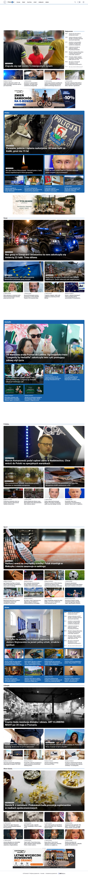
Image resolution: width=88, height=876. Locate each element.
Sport (35, 2)
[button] (78, 2)
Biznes (47, 2)
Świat (23, 2)
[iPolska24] (12, 2)
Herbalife (41, 2)
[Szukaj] (75, 2)
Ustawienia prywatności (51, 873)
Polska (18, 2)
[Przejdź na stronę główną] (5, 3)
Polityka (29, 2)
